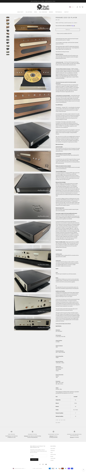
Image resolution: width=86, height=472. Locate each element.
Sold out (68, 29)
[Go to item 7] (7, 37)
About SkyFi (53, 448)
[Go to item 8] (7, 40)
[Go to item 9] (7, 43)
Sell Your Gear (53, 454)
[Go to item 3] (7, 23)
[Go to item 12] (7, 52)
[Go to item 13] (7, 54)
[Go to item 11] (7, 49)
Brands (52, 456)
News (52, 452)
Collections (53, 450)
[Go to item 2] (7, 20)
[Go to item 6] (7, 34)
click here (60, 391)
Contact (52, 460)
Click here (26, 436)
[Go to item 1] (7, 17)
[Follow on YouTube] (46, 464)
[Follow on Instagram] (43, 464)
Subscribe (34, 459)
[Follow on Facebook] (40, 464)
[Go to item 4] (7, 27)
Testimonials (53, 458)
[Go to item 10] (7, 46)
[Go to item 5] (7, 30)
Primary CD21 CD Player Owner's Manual (63, 323)
